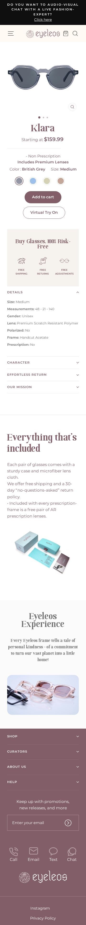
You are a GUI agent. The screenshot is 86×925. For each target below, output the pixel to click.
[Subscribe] (68, 823)
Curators (17, 751)
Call (13, 859)
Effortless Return (27, 374)
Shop (12, 736)
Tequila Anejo (60, 181)
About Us (16, 766)
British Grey (19, 181)
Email (33, 859)
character (18, 362)
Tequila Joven (47, 181)
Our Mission (19, 387)
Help (12, 782)
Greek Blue (33, 181)
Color (27, 169)
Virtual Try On (44, 212)
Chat (72, 859)
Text (53, 859)
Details (15, 292)
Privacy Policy (43, 918)
